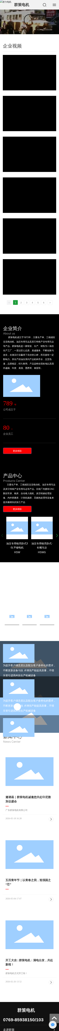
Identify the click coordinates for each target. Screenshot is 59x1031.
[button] (57, 535)
